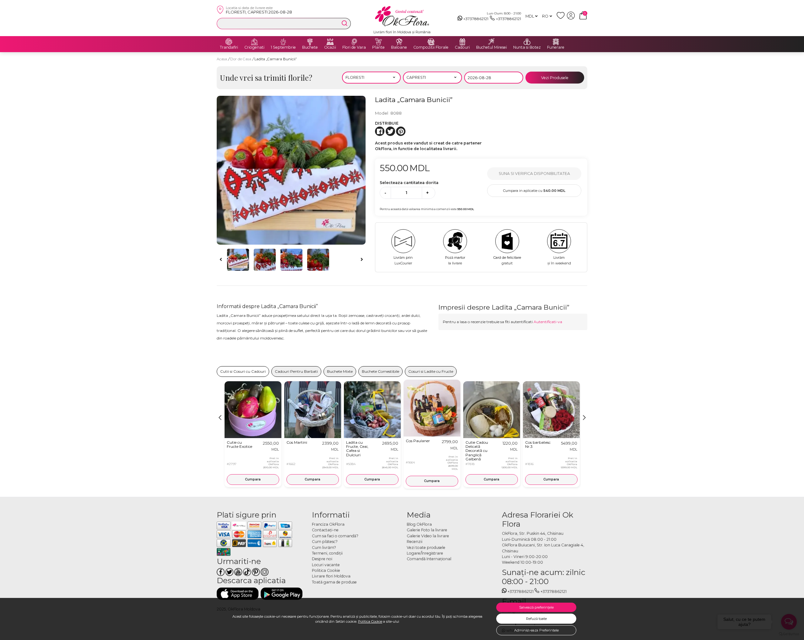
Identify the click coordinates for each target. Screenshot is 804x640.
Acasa (222, 59)
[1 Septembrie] (283, 41)
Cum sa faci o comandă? (335, 536)
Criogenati (254, 47)
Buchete (310, 47)
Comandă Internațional (429, 558)
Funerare (555, 47)
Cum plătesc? (325, 541)
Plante (378, 47)
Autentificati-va (548, 321)
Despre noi (322, 558)
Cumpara (253, 479)
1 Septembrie (283, 47)
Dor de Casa (241, 59)
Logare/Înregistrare (425, 553)
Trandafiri (229, 47)
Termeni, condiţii (327, 553)
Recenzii (414, 541)
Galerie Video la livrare (428, 536)
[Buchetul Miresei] (491, 41)
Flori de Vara (354, 47)
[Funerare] (555, 41)
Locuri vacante (326, 564)
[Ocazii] (330, 41)
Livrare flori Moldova (331, 576)
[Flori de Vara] (354, 41)
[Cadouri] (462, 41)
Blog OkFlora (419, 524)
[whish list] (562, 18)
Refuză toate (536, 618)
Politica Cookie (370, 621)
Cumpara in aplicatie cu (534, 190)
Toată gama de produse (334, 582)
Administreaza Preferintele (536, 630)
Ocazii (330, 47)
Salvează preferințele (536, 607)
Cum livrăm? (324, 547)
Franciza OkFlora (328, 524)
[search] (344, 23)
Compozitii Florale (430, 47)
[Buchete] (310, 41)
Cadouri (462, 47)
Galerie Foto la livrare (427, 530)
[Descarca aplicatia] (237, 594)
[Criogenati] (254, 41)
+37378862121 (475, 18)
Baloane (399, 47)
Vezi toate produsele (426, 547)
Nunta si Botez (527, 47)
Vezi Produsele (554, 77)
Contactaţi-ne (325, 530)
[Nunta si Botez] (527, 41)
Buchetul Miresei (491, 47)
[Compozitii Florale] (430, 41)
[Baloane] (399, 41)
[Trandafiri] (228, 41)
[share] (379, 131)
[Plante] (378, 41)
